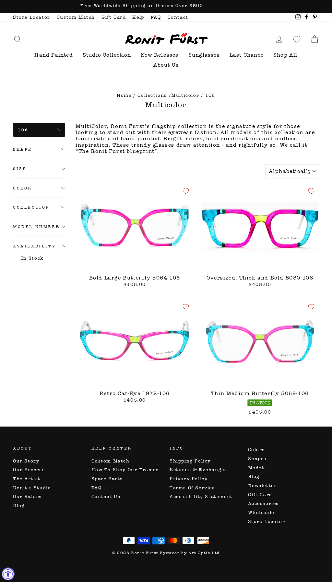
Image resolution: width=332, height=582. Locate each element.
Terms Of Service (192, 488)
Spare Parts (107, 479)
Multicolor (185, 95)
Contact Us (106, 496)
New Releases (159, 55)
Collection (31, 207)
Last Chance (247, 55)
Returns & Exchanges (198, 470)
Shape (22, 149)
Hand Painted (53, 55)
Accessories (263, 503)
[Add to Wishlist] (186, 191)
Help (138, 17)
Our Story (26, 461)
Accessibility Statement (201, 496)
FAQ (156, 17)
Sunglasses (204, 55)
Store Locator (31, 17)
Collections (152, 95)
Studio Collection (107, 55)
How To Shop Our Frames (125, 470)
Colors (256, 449)
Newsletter (262, 485)
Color (22, 188)
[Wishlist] (296, 39)
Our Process (29, 470)
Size (19, 168)
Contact (178, 17)
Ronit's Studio (32, 488)
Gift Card (113, 17)
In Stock (32, 258)
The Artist (27, 479)
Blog (19, 505)
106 (23, 130)
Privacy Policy (189, 479)
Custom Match (76, 17)
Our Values (27, 496)
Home (124, 95)
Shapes (257, 459)
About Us (166, 65)
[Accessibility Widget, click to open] (8, 573)
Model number (36, 226)
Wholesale (261, 512)
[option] (166, 6)
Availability (34, 246)
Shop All (285, 55)
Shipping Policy (190, 461)
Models (257, 468)
